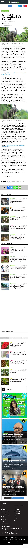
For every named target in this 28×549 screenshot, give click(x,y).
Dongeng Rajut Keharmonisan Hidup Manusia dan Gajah (18, 209)
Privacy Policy (17, 539)
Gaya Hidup (4, 513)
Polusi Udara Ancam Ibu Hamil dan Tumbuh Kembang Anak (18, 267)
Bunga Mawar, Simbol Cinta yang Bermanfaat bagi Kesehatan (17, 345)
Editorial (11, 247)
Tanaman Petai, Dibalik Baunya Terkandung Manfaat (18, 380)
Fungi (16, 518)
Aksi (11, 207)
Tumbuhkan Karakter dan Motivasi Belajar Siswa (18, 277)
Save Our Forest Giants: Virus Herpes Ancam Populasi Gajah (18, 227)
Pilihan (4, 338)
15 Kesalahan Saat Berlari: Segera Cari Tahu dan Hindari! (18, 353)
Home (3, 539)
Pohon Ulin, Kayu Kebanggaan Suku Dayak (18, 371)
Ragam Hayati (17, 513)
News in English (6, 511)
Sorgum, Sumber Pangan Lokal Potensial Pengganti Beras (18, 362)
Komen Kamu (5, 522)
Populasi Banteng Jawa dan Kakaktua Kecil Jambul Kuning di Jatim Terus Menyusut (18, 259)
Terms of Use (9, 539)
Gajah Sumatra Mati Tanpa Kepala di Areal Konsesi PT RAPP (17, 201)
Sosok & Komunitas (18, 506)
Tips (3, 521)
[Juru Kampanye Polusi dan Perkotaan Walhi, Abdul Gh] (14, 431)
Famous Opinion (6, 515)
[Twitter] (11, 187)
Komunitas (17, 509)
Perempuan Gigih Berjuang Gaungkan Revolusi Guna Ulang (17, 250)
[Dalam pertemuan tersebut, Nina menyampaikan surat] (14, 483)
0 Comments (6, 23)
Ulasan (11, 225)
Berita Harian (5, 11)
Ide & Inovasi (17, 511)
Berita (2, 506)
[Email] (20, 187)
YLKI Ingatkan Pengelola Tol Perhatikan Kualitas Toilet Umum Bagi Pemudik (17, 286)
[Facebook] (8, 187)
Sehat (11, 351)
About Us (23, 539)
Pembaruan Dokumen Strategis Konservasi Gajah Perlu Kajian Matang (17, 237)
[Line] (17, 187)
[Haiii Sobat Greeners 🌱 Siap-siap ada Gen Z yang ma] (14, 405)
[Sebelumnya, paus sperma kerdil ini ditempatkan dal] (14, 457)
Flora (11, 342)
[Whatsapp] (14, 187)
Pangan (11, 360)
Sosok (16, 508)
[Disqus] (14, 309)
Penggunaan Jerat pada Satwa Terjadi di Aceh (18, 218)
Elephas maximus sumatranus (14, 181)
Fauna (16, 517)
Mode (4, 516)
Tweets (14, 338)
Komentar (23, 338)
